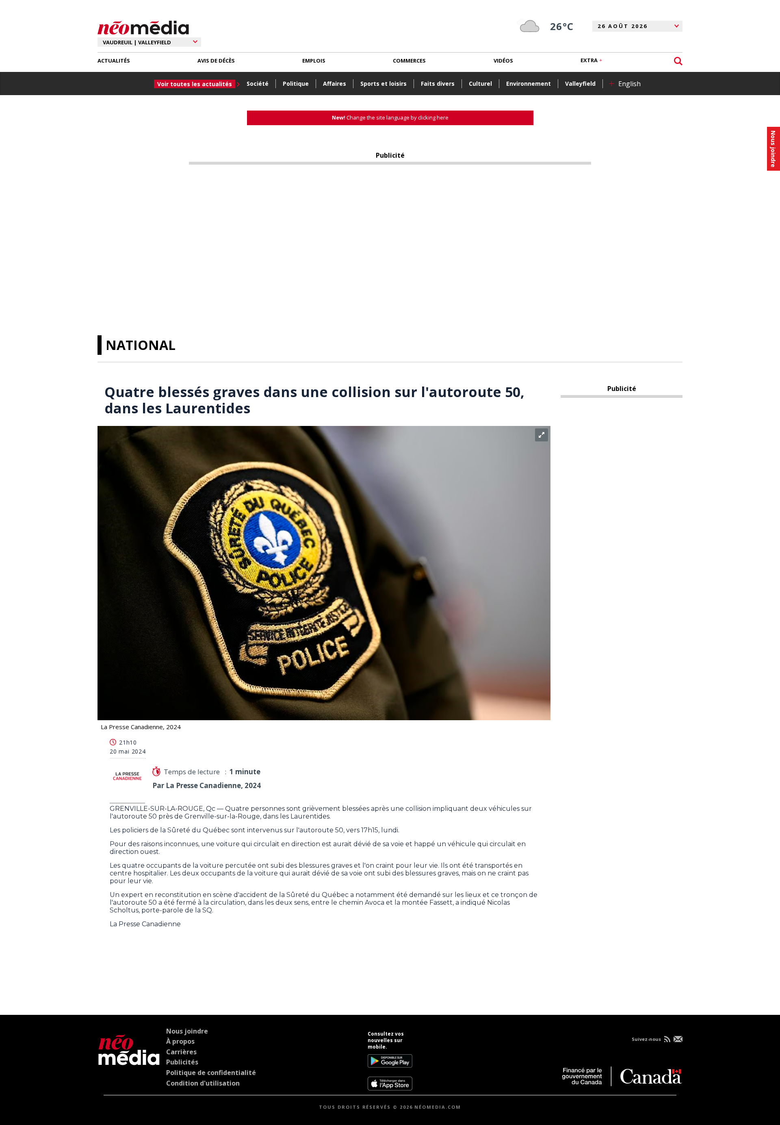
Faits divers (438, 83)
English (629, 83)
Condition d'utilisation (203, 1083)
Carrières (181, 1051)
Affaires (334, 83)
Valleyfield (580, 83)
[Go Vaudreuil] (129, 1060)
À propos (180, 1041)
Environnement (528, 83)
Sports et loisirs (383, 83)
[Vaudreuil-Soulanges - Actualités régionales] (143, 26)
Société (258, 83)
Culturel (480, 83)
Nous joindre (187, 1031)
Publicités (182, 1062)
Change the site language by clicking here (390, 117)
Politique (296, 83)
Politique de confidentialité (211, 1072)
